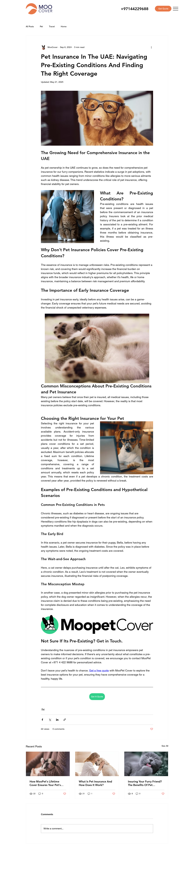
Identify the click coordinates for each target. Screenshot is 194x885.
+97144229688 (134, 9)
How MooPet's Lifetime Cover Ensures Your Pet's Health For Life (45, 783)
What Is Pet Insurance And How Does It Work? (95, 783)
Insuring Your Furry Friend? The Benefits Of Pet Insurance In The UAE (145, 783)
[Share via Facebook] (42, 719)
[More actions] (151, 47)
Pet (41, 26)
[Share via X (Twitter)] (49, 719)
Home (64, 26)
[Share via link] (64, 719)
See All (165, 746)
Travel (52, 26)
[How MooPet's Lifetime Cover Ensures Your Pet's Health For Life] (48, 764)
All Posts (30, 26)
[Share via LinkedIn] (57, 719)
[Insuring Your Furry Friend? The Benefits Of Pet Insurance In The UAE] (146, 764)
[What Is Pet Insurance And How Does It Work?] (97, 764)
